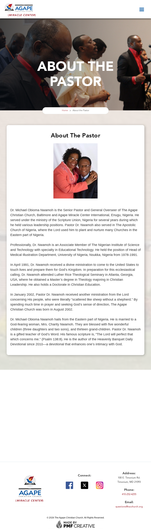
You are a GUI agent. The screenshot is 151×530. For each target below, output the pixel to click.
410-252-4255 (129, 494)
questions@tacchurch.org (129, 507)
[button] (144, 8)
